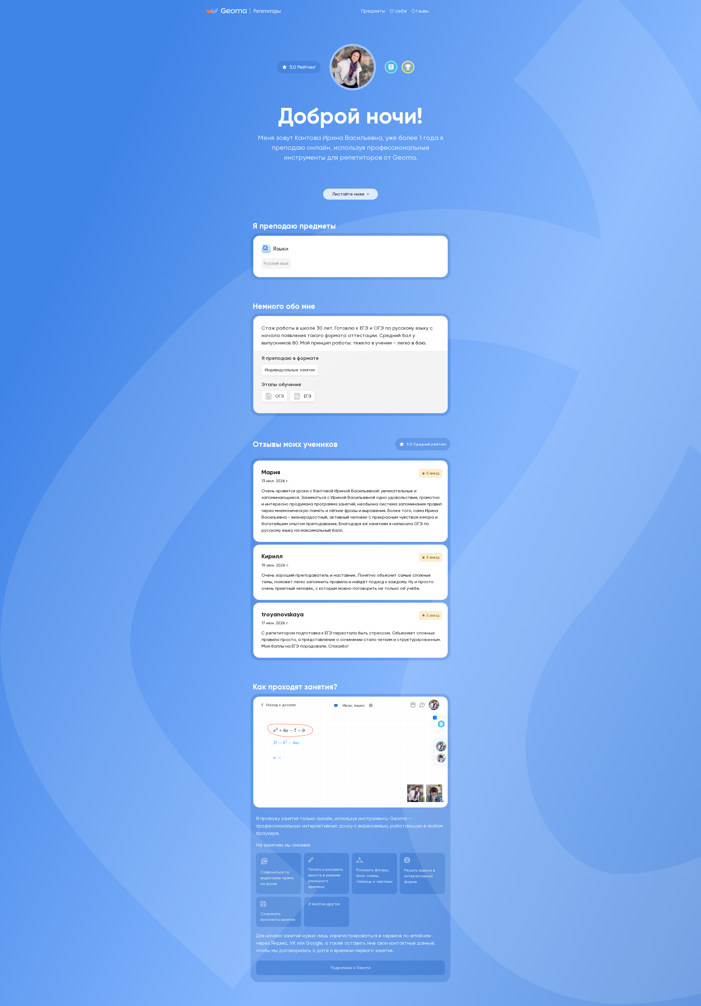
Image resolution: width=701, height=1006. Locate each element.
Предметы (373, 11)
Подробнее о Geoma (351, 967)
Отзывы (420, 11)
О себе (398, 11)
